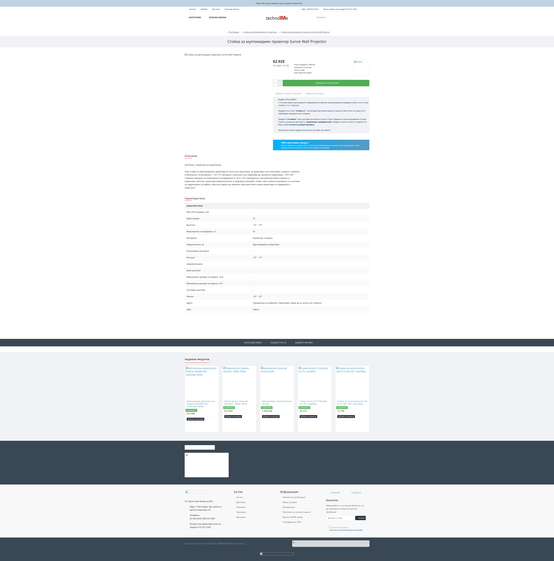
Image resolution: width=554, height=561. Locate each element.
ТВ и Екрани (233, 32)
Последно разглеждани (200, 446)
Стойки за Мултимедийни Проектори (260, 32)
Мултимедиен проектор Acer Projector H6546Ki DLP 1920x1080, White (201, 404)
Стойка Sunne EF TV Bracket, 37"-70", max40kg (313, 402)
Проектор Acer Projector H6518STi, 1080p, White (236, 402)
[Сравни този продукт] (216, 419)
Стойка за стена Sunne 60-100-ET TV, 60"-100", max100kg (352, 402)
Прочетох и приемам (345, 528)
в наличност (191, 410)
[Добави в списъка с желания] (212, 419)
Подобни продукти (197, 359)
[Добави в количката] (198, 461)
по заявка (299, 61)
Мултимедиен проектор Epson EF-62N (277, 402)
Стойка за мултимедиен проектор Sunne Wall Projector (305, 32)
